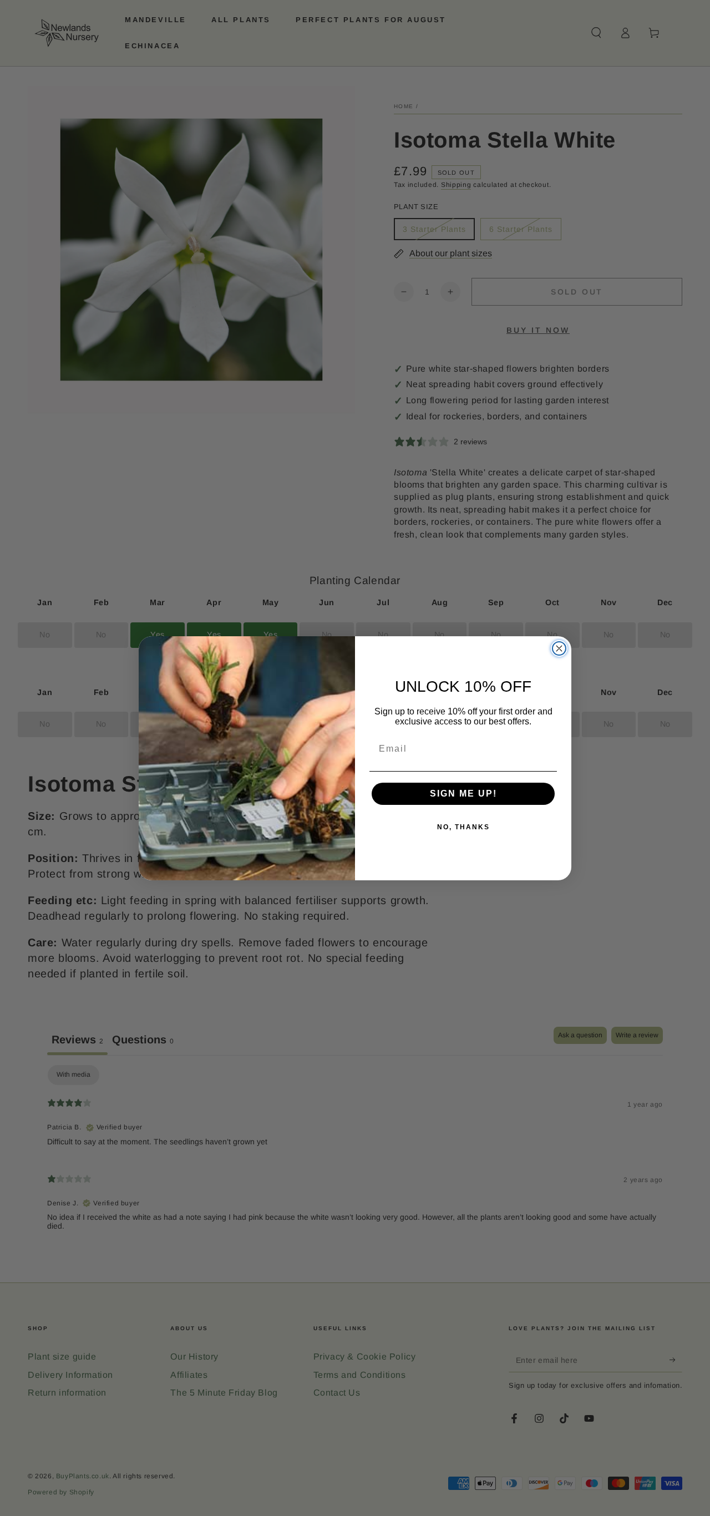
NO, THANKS (463, 827)
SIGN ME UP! (463, 793)
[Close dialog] (559, 648)
